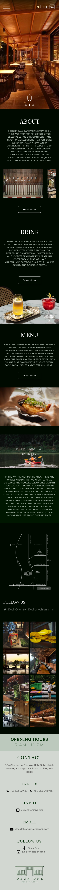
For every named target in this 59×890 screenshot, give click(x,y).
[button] (7, 181)
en (36, 7)
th (44, 7)
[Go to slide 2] (29, 105)
